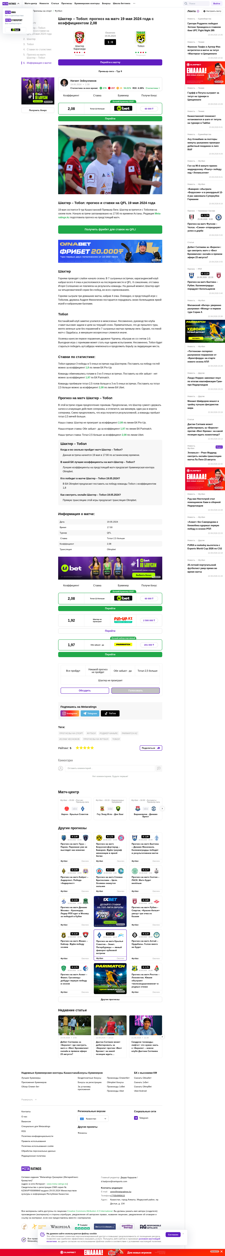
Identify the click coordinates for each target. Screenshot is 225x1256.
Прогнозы (66, 3)
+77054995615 (117, 1195)
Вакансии (26, 1121)
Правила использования (33, 1141)
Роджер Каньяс (109, 733)
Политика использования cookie (37, 1146)
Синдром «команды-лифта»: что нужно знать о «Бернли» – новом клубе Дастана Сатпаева (144, 1046)
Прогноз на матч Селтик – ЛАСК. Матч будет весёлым (145, 880)
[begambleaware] (105, 1227)
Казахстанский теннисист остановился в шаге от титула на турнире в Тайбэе (204, 119)
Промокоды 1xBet (116, 1086)
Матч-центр (31, 3)
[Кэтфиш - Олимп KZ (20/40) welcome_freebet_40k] (112, 1252)
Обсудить (85, 690)
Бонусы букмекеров (90, 1073)
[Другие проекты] (11, 3)
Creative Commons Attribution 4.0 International (89, 1211)
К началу (31, 20)
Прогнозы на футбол (95, 739)
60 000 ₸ (149, 109)
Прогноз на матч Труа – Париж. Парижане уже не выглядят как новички (74, 847)
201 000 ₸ (149, 645)
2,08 (101, 387)
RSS (23, 1131)
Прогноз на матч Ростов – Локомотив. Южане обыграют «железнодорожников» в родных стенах (145, 980)
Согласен (173, 1234)
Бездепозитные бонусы (89, 1078)
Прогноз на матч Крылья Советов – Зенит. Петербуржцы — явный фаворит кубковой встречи (109, 947)
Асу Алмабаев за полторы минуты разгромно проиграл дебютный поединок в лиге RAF (204, 144)
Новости (44, 3)
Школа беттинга (121, 3)
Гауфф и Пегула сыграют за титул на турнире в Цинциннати (203, 96)
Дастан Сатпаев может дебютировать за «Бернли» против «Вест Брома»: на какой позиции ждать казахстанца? (109, 1048)
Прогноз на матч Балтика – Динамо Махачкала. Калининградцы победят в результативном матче (145, 848)
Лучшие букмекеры (31, 1078)
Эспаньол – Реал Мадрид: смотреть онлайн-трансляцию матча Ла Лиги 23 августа (204, 456)
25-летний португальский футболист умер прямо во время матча (202, 568)
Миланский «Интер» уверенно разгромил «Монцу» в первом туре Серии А (204, 308)
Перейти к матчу (110, 62)
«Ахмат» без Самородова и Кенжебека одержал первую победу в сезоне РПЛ (203, 525)
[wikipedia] (60, 1227)
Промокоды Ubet (115, 1091)
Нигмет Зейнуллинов (83, 81)
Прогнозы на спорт (71, 733)
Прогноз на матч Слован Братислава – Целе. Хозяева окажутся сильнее (109, 881)
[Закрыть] (220, 1252)
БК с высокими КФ (145, 1073)
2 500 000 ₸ (149, 620)
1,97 (88, 377)
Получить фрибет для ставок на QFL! (110, 229)
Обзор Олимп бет (30, 1086)
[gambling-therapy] (127, 1227)
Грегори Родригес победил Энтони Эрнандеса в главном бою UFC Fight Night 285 (204, 27)
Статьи (55, 3)
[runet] (24, 1227)
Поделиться (148, 748)
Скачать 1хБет (141, 1082)
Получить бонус (38, 97)
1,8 (87, 367)
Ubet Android (140, 1091)
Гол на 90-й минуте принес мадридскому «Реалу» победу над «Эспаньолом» (204, 169)
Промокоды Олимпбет (118, 1078)
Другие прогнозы (72, 828)
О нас (24, 1116)
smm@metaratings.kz (120, 1191)
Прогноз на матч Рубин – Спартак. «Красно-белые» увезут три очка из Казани (146, 912)
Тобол (116, 739)
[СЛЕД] (162, 809)
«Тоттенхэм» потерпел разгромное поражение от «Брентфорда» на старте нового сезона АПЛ (202, 356)
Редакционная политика (33, 1156)
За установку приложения (84, 1088)
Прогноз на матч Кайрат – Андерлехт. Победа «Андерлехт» (74, 880)
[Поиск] (186, 3)
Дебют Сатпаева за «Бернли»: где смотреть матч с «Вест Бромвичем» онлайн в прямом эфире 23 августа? (74, 1048)
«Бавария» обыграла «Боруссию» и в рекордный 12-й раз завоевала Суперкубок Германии (205, 194)
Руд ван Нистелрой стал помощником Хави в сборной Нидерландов (204, 502)
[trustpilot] (82, 1227)
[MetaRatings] (31, 1168)
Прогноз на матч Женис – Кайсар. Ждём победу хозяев (74, 944)
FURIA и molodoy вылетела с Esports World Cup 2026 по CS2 (205, 547)
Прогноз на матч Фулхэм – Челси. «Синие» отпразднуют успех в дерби (204, 227)
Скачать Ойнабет (142, 1078)
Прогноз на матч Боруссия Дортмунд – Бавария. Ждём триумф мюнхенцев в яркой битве (109, 850)
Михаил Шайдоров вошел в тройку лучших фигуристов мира (203, 404)
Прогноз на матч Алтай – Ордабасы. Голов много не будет (145, 944)
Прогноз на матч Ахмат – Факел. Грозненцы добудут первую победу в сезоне (74, 979)
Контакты (26, 1111)
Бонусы (106, 3)
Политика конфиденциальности (37, 1136)
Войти (216, 3)
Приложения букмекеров (33, 1082)
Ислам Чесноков (69, 739)
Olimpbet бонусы (115, 1082)
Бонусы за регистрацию (90, 1082)
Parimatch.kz (129, 733)
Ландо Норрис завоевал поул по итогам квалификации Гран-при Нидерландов (205, 381)
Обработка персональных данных (38, 1151)
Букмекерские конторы (87, 3)
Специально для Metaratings (35, 1126)
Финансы (82, 1133)
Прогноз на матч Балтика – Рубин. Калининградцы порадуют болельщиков (203, 285)
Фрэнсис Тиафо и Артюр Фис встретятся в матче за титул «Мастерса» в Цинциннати (204, 50)
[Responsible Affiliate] (150, 1226)
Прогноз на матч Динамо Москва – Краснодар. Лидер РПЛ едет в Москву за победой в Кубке (75, 912)
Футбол (91, 733)
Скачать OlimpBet (143, 1086)
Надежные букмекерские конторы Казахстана (49, 1073)
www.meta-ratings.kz (57, 1184)
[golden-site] (39, 1227)
